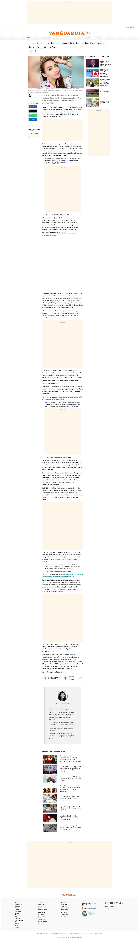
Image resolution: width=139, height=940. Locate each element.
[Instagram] (128, 27)
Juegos (34, 38)
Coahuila (41, 38)
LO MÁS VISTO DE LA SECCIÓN (97, 56)
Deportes (81, 38)
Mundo (61, 38)
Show (74, 38)
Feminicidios (33, 127)
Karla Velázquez (35, 98)
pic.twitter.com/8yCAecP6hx (52, 164)
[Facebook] (123, 27)
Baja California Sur (34, 136)
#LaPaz (48, 402)
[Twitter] (125, 27)
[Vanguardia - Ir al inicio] (69, 33)
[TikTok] (133, 27)
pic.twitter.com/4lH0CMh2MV (71, 406)
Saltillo (48, 38)
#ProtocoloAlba (68, 160)
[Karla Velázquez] (63, 696)
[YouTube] (131, 27)
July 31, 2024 (66, 215)
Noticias (30, 54)
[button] (28, 38)
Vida (102, 38)
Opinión (68, 38)
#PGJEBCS (52, 158)
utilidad (62, 716)
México (55, 38)
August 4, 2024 (67, 457)
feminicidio (72, 655)
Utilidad (88, 38)
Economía (96, 38)
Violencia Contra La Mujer (34, 130)
